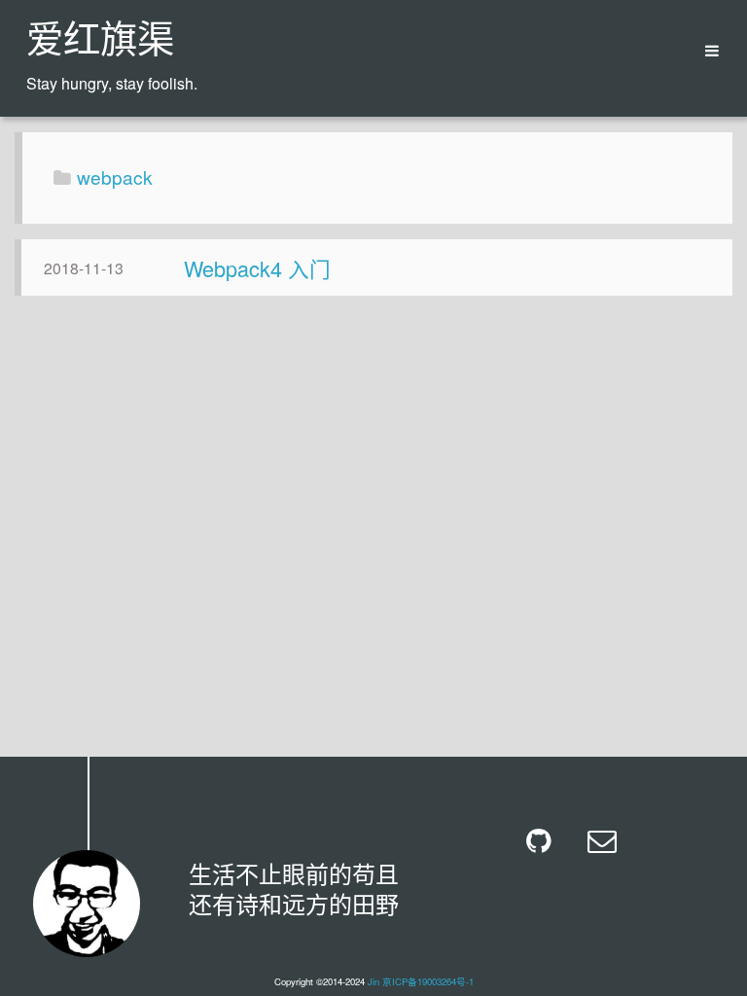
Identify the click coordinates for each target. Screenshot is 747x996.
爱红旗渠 (100, 42)
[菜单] (705, 51)
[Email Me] (603, 840)
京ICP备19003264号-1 (428, 981)
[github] (542, 840)
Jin (373, 981)
